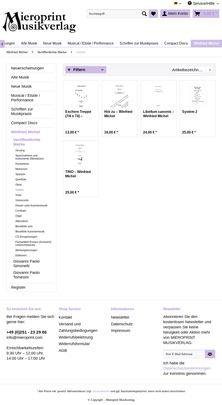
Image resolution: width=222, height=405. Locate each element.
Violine (19, 189)
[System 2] (197, 95)
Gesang (20, 150)
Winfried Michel (25, 132)
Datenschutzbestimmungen (187, 368)
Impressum (120, 330)
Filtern (78, 70)
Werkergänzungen (26, 250)
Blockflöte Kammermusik (29, 231)
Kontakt (65, 317)
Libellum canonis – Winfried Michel (158, 114)
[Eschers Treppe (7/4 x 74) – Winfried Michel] (80, 95)
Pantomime (22, 163)
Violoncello (22, 200)
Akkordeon (21, 221)
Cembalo (20, 210)
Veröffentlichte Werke (26, 142)
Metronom (21, 169)
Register (18, 287)
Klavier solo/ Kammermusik (31, 205)
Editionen (21, 255)
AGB (63, 350)
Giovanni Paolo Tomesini (26, 274)
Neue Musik (21, 86)
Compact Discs (24, 123)
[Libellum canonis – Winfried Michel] (158, 95)
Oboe (18, 184)
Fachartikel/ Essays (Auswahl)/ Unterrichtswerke (33, 243)
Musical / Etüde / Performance (25, 97)
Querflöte (20, 179)
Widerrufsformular (74, 344)
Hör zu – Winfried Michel (118, 114)
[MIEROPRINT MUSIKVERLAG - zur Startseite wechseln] (56, 22)
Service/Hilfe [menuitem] (204, 3)
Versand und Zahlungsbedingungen (78, 327)
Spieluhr (20, 174)
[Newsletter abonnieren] (210, 354)
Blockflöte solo (24, 226)
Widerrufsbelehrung (76, 337)
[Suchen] (144, 13)
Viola (18, 195)
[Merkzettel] (153, 13)
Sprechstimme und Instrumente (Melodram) (29, 157)
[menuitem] (118, 13)
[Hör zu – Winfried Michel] (119, 95)
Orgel (18, 215)
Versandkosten (101, 391)
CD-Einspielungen (26, 236)
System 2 (189, 112)
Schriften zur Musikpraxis (22, 111)
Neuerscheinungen (27, 68)
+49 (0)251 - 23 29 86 (27, 332)
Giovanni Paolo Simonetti (26, 263)
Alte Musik (20, 77)
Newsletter (120, 317)
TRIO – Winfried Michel (78, 174)
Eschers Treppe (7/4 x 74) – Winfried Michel (78, 114)
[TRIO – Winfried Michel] (80, 156)
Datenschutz (122, 324)
